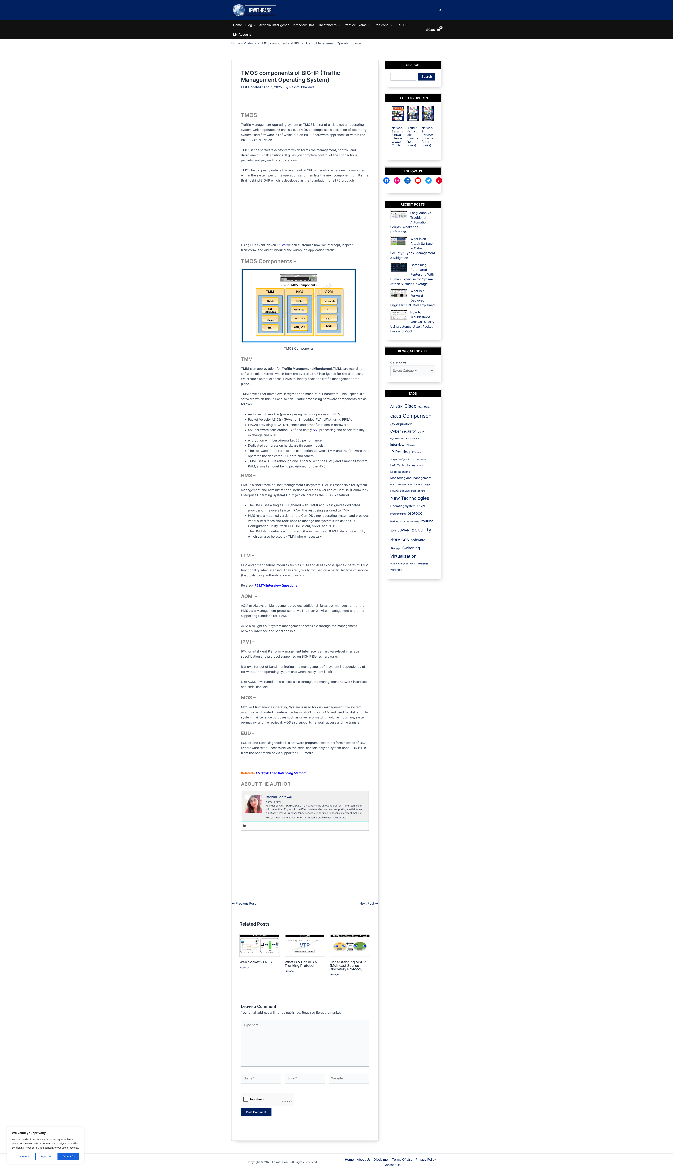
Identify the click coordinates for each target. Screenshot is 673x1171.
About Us (364, 1159)
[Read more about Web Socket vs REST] (259, 945)
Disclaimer (381, 1159)
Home (237, 25)
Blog (248, 25)
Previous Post (244, 903)
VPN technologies (399, 563)
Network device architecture (408, 490)
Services (399, 539)
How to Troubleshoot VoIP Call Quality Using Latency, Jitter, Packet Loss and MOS (412, 321)
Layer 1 (421, 465)
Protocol (244, 967)
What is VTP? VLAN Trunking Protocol (301, 964)
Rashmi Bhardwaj (337, 817)
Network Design (422, 484)
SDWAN (403, 530)
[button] (440, 10)
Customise (23, 1156)
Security (421, 530)
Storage (395, 548)
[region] (45, 1145)
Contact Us (392, 1165)
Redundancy (397, 521)
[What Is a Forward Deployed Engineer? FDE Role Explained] (398, 293)
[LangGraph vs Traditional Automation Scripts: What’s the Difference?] (398, 215)
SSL (315, 430)
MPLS (393, 484)
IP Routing (400, 451)
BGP (399, 406)
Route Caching (413, 522)
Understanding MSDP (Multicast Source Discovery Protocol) (348, 965)
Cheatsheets (327, 25)
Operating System (403, 506)
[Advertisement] (305, 104)
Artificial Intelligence (274, 25)
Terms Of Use (402, 1159)
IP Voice (416, 452)
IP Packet (410, 445)
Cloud (395, 416)
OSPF (421, 506)
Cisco (410, 406)
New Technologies (409, 498)
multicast (401, 484)
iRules (280, 245)
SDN (393, 530)
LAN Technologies (403, 465)
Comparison (417, 416)
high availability (397, 438)
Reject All (45, 1156)
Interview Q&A (303, 25)
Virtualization (403, 556)
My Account (242, 34)
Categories (398, 362)
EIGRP (421, 431)
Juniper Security (420, 459)
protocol (415, 513)
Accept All (68, 1156)
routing (427, 521)
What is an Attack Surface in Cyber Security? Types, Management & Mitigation (412, 248)
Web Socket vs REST (256, 962)
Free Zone (381, 25)
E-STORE (402, 25)
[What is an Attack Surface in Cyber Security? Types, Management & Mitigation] (398, 241)
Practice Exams (355, 25)
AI (392, 406)
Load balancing (400, 471)
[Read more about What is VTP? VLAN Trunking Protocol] (305, 945)
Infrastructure (412, 438)
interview (397, 444)
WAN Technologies (419, 564)
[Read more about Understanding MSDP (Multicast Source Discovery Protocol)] (350, 945)
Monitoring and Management (410, 478)
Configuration (401, 424)
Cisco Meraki (424, 407)
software (418, 540)
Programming (398, 513)
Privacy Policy (426, 1159)
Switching (411, 548)
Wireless (396, 569)
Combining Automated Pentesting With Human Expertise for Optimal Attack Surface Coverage (412, 274)
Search (426, 76)
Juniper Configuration (400, 459)
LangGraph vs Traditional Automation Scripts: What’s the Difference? (410, 222)
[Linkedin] (244, 826)
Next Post (368, 903)
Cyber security (403, 431)
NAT (410, 484)
